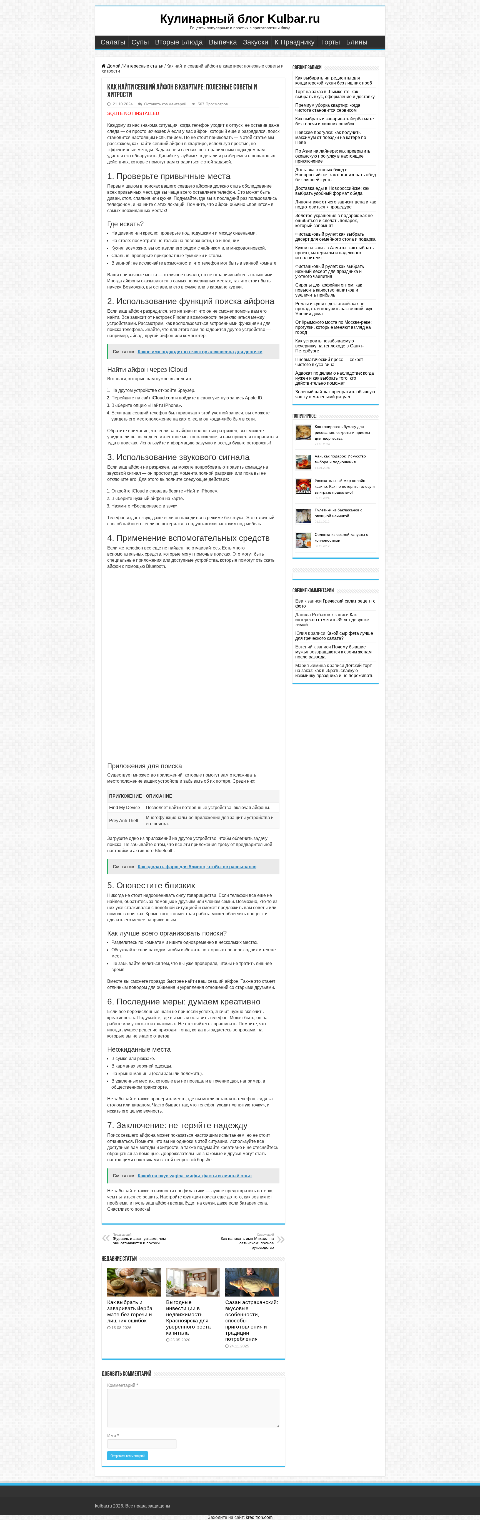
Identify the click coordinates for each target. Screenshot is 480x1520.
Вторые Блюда (179, 42)
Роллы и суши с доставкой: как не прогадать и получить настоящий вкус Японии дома (334, 308)
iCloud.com (163, 397)
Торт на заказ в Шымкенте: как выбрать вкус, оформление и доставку (335, 94)
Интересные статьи (143, 66)
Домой (113, 66)
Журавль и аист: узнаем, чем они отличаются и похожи (139, 1239)
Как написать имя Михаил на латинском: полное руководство (247, 1241)
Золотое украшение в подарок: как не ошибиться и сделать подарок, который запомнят (334, 220)
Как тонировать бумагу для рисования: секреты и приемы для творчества (342, 432)
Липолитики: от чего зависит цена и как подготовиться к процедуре (335, 204)
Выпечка (223, 42)
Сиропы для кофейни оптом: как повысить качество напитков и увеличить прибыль (328, 290)
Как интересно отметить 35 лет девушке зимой (332, 619)
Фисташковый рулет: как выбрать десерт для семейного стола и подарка (335, 237)
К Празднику (294, 42)
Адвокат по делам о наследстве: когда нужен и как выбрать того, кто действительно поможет (334, 378)
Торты (330, 42)
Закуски (255, 42)
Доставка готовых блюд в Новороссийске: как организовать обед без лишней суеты (335, 174)
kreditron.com (259, 1517)
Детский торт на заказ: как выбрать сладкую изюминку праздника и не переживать (334, 670)
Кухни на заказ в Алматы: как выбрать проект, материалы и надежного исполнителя (334, 252)
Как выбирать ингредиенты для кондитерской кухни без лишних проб (333, 80)
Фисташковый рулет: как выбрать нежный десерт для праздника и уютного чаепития (329, 271)
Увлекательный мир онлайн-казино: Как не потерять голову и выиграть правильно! (345, 486)
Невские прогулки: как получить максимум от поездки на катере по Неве (330, 137)
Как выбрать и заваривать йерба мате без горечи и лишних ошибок (129, 1311)
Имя (113, 1435)
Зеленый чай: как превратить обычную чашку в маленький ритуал (335, 394)
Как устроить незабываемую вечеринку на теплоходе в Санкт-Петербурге (329, 346)
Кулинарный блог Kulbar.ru (240, 18)
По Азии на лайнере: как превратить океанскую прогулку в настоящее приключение (332, 156)
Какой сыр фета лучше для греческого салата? (334, 636)
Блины (357, 42)
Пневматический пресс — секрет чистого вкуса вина (329, 362)
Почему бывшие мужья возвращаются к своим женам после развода (333, 652)
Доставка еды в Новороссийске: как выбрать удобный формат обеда (332, 191)
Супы (140, 42)
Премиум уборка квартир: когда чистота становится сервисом (327, 108)
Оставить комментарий (165, 104)
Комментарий (122, 1385)
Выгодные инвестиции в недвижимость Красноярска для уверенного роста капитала (188, 1317)
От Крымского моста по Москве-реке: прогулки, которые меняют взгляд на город (333, 327)
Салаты (113, 42)
